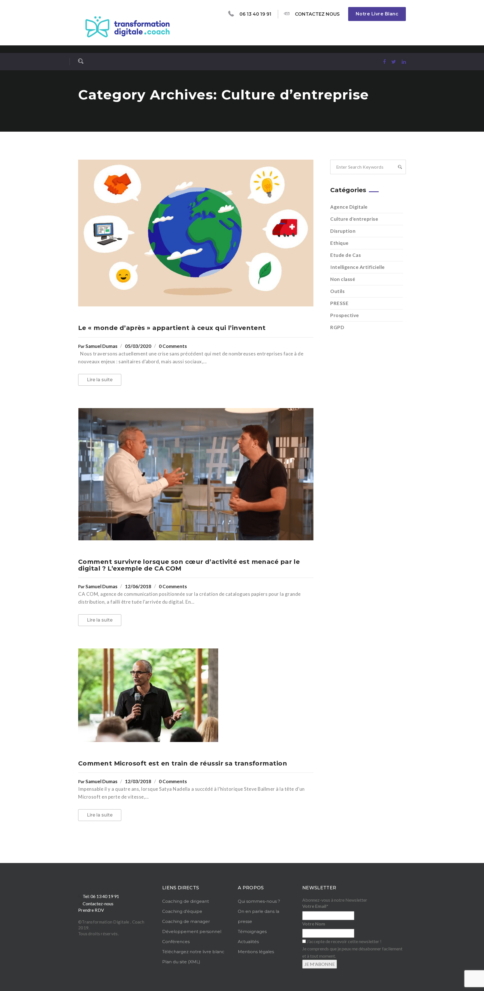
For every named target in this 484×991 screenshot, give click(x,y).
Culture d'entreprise (354, 219)
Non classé (342, 279)
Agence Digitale (349, 207)
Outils (337, 291)
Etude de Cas (345, 255)
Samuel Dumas (101, 346)
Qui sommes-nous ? (259, 901)
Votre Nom (313, 923)
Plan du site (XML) (181, 961)
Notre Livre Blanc (377, 14)
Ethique (339, 243)
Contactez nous (317, 14)
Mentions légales (256, 951)
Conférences (176, 941)
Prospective (344, 315)
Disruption (342, 231)
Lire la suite (100, 379)
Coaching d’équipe (182, 911)
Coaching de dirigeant (185, 901)
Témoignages (252, 931)
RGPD (337, 327)
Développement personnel (191, 931)
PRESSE (339, 303)
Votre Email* (315, 906)
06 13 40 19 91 (255, 14)
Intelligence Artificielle (357, 267)
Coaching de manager (186, 921)
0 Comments (173, 346)
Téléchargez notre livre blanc (193, 951)
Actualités (248, 941)
